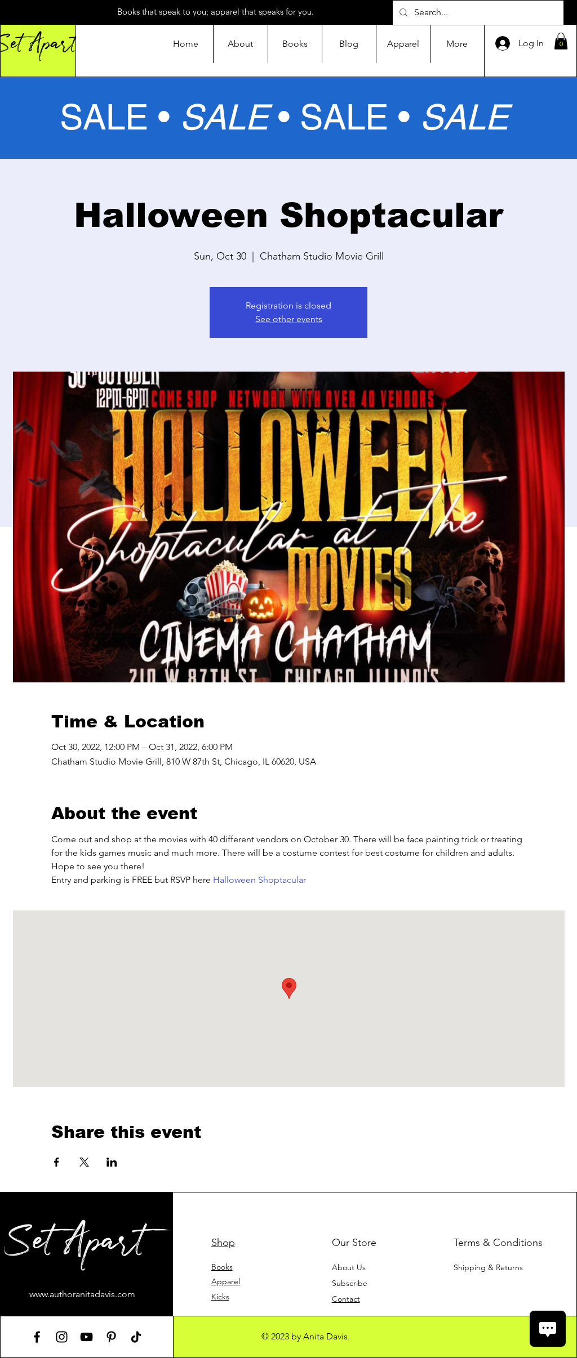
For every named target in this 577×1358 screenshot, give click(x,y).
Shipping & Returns (488, 1267)
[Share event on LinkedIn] (111, 1162)
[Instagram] (61, 1336)
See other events (288, 319)
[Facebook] (37, 1336)
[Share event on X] (84, 1162)
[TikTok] (136, 1336)
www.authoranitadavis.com (82, 1294)
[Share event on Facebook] (56, 1162)
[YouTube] (86, 1336)
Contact (346, 1299)
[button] (561, 41)
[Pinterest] (111, 1336)
